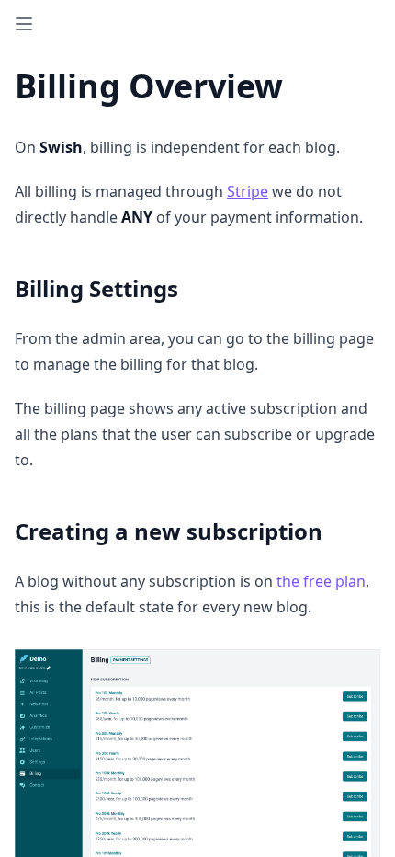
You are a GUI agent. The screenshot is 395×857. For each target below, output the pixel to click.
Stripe (247, 191)
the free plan (321, 581)
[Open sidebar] (24, 24)
